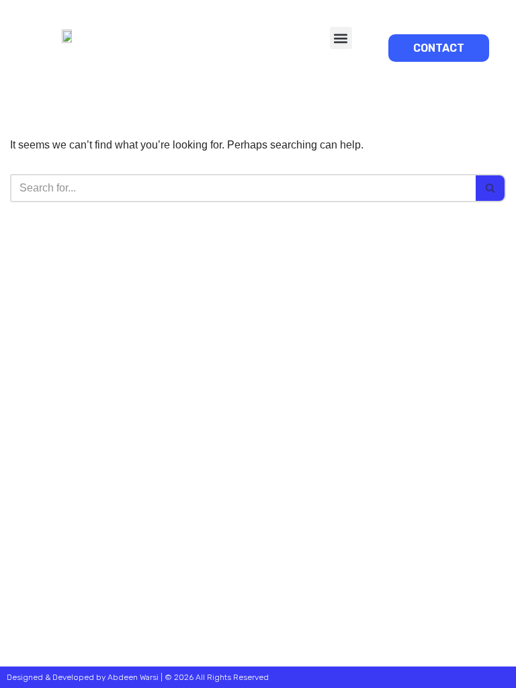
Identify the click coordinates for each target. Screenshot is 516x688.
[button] (341, 38)
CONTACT (438, 48)
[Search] (491, 188)
